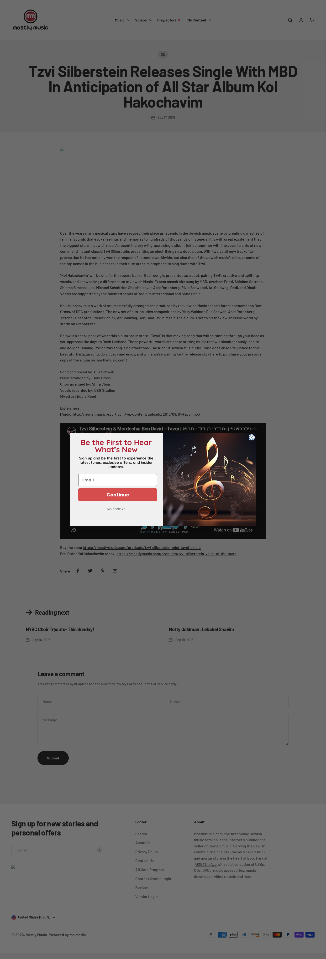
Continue (117, 494)
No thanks (116, 509)
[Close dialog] (251, 437)
